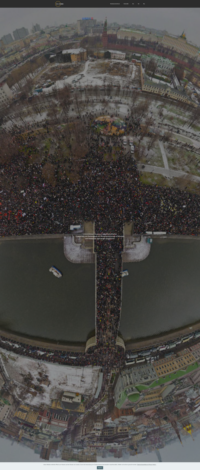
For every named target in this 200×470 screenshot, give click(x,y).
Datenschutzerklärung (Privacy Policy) (146, 464)
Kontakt (126, 3)
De (133, 3)
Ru (144, 3)
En (138, 3)
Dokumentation (115, 3)
